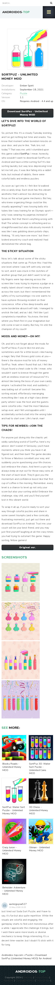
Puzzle (23, 93)
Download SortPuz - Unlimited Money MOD (27, 113)
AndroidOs (16, 12)
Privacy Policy (41, 977)
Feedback (9, 980)
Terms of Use (43, 980)
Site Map (28, 977)
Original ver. (27, 547)
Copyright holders (25, 980)
